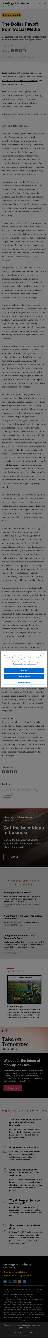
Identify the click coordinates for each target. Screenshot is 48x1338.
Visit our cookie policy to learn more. (24, 664)
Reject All (24, 670)
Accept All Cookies (24, 676)
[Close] (43, 653)
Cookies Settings (24, 682)
